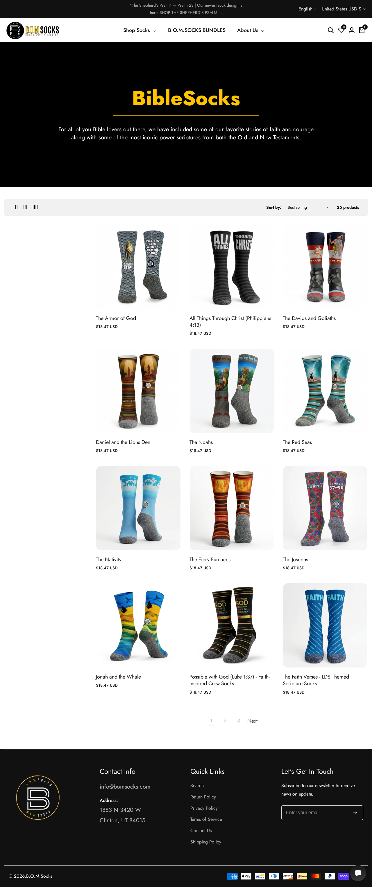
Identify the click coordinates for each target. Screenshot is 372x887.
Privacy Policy (204, 808)
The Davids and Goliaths (309, 318)
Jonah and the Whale (118, 677)
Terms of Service (206, 819)
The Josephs (295, 559)
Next (252, 721)
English (306, 9)
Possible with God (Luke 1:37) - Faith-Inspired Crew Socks (229, 680)
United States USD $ (342, 9)
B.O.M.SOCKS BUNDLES (197, 30)
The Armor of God (116, 318)
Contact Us (201, 830)
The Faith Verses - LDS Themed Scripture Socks (316, 680)
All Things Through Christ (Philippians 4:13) (230, 322)
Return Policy (203, 797)
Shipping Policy (205, 842)
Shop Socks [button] (137, 30)
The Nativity (108, 559)
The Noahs (201, 442)
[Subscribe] (355, 812)
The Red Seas (297, 442)
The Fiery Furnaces (209, 559)
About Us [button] (248, 30)
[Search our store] (331, 30)
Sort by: (273, 207)
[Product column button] (16, 207)
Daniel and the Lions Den (123, 442)
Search (197, 785)
